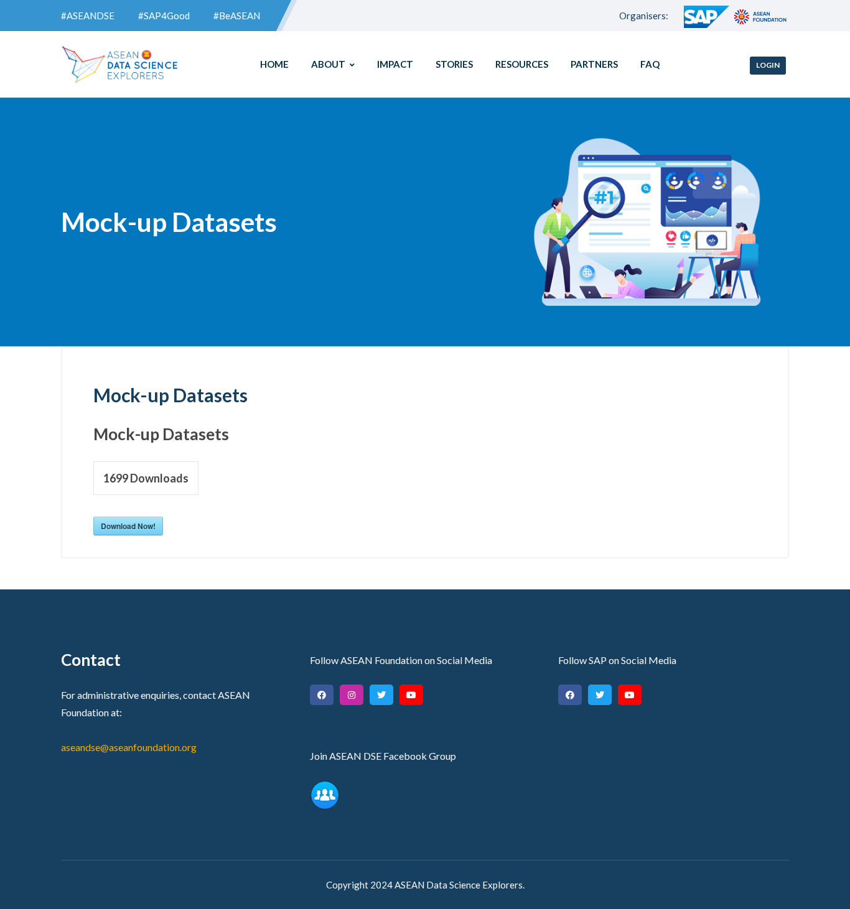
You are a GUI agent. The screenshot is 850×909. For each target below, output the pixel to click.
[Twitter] (381, 695)
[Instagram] (351, 695)
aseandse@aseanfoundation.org (129, 747)
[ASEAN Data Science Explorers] (120, 64)
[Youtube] (411, 695)
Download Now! (128, 526)
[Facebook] (322, 695)
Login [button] (768, 65)
